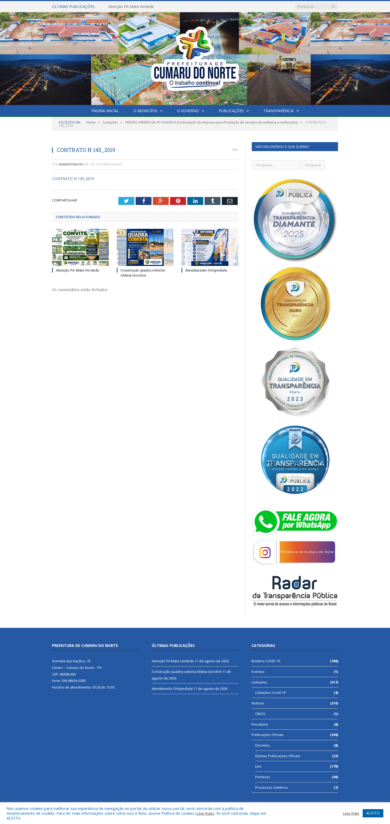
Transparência (278, 110)
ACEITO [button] (373, 813)
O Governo (188, 110)
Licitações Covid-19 (270, 692)
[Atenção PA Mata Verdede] (80, 247)
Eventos (258, 671)
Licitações (259, 682)
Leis (258, 766)
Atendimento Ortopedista (206, 270)
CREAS (260, 713)
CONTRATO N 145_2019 (73, 178)
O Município (145, 110)
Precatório (260, 724)
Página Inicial (105, 110)
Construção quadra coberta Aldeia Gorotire (146, 6)
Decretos (262, 745)
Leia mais (205, 813)
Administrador (71, 164)
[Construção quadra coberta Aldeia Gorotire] (145, 247)
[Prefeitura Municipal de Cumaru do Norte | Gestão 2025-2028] (195, 57)
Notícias (258, 703)
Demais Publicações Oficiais (277, 755)
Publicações (231, 110)
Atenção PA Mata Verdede (77, 270)
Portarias (262, 776)
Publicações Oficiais (268, 734)
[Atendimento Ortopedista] (209, 247)
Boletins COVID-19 (266, 661)
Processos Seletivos (271, 787)
